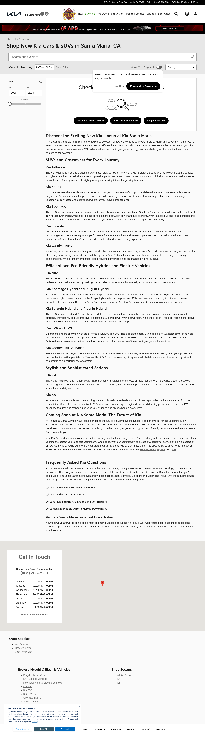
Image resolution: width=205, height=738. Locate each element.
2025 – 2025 (43, 67)
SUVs (152, 449)
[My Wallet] (187, 14)
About (167, 14)
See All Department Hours (34, 615)
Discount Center (23, 648)
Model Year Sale (23, 651)
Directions (83, 729)
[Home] (14, 14)
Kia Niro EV (29, 694)
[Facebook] (42, 14)
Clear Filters (62, 67)
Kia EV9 (27, 690)
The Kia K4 (52, 380)
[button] (121, 487)
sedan (87, 380)
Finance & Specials (134, 14)
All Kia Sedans (125, 675)
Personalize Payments (143, 86)
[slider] (10, 104)
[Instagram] (47, 14)
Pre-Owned (103, 14)
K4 (118, 679)
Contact (99, 729)
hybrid (78, 278)
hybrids (161, 449)
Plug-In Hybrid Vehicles (36, 675)
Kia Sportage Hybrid (105, 294)
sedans (144, 449)
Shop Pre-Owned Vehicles (91, 120)
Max (27, 88)
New (80, 14)
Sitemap (145, 729)
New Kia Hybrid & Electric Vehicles (42, 682)
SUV (92, 172)
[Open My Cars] (194, 14)
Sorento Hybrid (31, 701)
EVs (174, 449)
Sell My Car (117, 14)
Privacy (130, 729)
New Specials (22, 644)
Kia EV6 (27, 686)
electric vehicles (161, 341)
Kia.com (159, 729)
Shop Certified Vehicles (125, 120)
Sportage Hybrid (32, 697)
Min (10, 88)
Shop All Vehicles (156, 120)
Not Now (119, 86)
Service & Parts (154, 14)
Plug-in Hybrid (130, 294)
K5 (118, 682)
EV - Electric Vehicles (35, 679)
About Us (115, 729)
